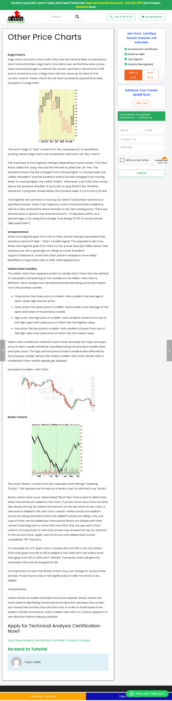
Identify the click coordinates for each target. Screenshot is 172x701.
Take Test (141, 103)
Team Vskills (33, 662)
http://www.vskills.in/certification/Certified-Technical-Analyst (49, 640)
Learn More (150, 75)
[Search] (77, 16)
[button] (147, 693)
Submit (141, 173)
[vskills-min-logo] (16, 16)
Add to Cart (133, 75)
